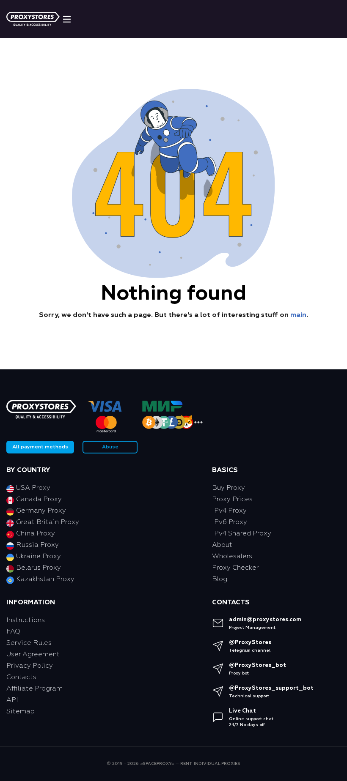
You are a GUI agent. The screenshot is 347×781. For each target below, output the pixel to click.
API (12, 700)
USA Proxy (33, 488)
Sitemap (20, 711)
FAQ (13, 631)
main (298, 315)
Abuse (110, 447)
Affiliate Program (34, 688)
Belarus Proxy (38, 568)
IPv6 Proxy (229, 522)
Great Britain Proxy (47, 522)
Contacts (21, 677)
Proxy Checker (235, 568)
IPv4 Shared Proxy (241, 533)
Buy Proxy (228, 488)
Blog (219, 579)
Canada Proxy (39, 499)
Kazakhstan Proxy (45, 579)
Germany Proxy (41, 511)
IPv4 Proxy (229, 511)
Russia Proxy (37, 545)
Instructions (25, 620)
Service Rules (29, 643)
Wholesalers (232, 556)
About (222, 545)
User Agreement (33, 654)
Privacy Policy (29, 666)
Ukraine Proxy (38, 556)
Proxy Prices (232, 499)
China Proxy (35, 533)
